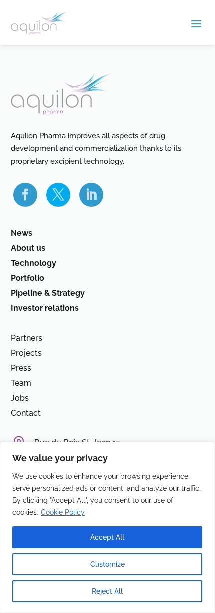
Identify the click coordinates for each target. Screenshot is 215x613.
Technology (33, 264)
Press (21, 369)
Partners (26, 339)
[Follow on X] (58, 195)
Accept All (107, 538)
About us (28, 249)
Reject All (107, 592)
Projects (26, 354)
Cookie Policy (63, 512)
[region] (107, 527)
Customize (107, 564)
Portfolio (27, 279)
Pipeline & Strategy (48, 294)
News (21, 234)
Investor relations (45, 309)
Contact (26, 414)
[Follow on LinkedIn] (92, 195)
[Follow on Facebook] (26, 195)
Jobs (20, 399)
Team (21, 384)
